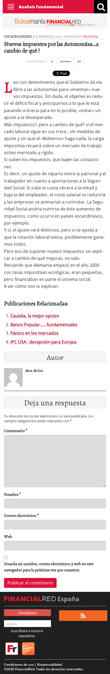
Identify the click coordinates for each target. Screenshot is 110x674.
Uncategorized (18, 36)
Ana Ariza (90, 36)
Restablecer (65, 61)
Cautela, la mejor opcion (34, 316)
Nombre (12, 494)
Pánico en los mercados (34, 333)
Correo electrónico (21, 515)
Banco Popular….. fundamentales (43, 325)
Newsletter (27, 612)
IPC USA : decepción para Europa (43, 342)
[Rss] (83, 615)
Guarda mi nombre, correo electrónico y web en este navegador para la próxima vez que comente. (48, 567)
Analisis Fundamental (41, 6)
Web (8, 536)
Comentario (16, 431)
